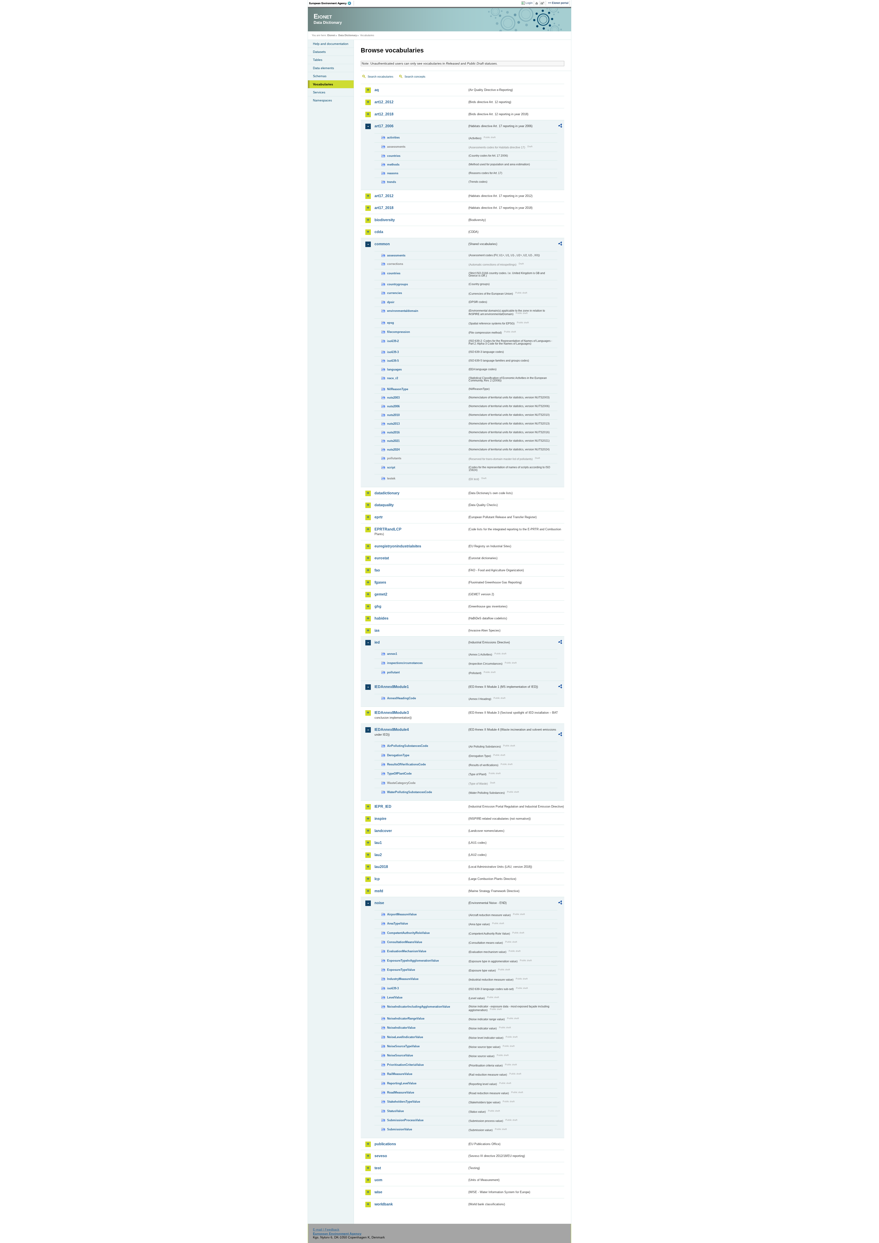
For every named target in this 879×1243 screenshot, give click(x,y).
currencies (394, 293)
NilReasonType (397, 389)
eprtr (378, 517)
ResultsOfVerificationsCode (406, 764)
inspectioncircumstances (405, 663)
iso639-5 (393, 360)
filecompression (398, 332)
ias (377, 630)
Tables (317, 60)
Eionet (331, 35)
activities (393, 137)
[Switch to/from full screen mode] (543, 3)
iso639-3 (393, 352)
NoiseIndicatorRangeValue (405, 1018)
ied (377, 642)
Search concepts (414, 76)
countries (393, 156)
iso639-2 (393, 341)
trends (391, 182)
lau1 (378, 843)
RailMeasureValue (399, 1074)
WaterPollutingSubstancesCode (409, 792)
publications (385, 1144)
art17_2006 (383, 126)
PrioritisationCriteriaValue (405, 1064)
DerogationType (398, 755)
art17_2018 (383, 208)
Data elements (323, 68)
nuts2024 (393, 449)
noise (379, 903)
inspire (380, 819)
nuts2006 (393, 406)
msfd (378, 891)
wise (378, 1192)
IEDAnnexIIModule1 (391, 687)
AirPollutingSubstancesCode (407, 746)
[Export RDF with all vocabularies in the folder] (560, 126)
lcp (377, 879)
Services (319, 92)
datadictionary (386, 493)
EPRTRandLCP (388, 529)
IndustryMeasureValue (402, 979)
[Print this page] (537, 3)
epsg (390, 322)
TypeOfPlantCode (399, 773)
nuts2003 (393, 397)
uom (378, 1180)
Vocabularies (323, 84)
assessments (396, 255)
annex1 (392, 653)
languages (394, 369)
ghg (377, 606)
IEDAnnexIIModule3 (391, 713)
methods (393, 164)
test (377, 1168)
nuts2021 (393, 441)
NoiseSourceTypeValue (403, 1046)
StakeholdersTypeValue (403, 1101)
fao (377, 570)
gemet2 (380, 594)
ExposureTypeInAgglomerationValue (413, 960)
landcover (383, 831)
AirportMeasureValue (402, 914)
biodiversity (384, 220)
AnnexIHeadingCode (401, 698)
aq (376, 90)
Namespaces (322, 100)
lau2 (378, 855)
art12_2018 (383, 114)
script (391, 467)
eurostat (381, 558)
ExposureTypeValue (401, 969)
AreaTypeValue (397, 923)
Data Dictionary (347, 35)
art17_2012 (383, 196)
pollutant (393, 672)
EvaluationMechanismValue (406, 951)
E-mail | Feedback (326, 1229)
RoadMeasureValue (400, 1092)
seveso (380, 1156)
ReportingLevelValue (401, 1083)
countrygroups (397, 284)
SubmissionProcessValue (405, 1120)
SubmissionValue (399, 1129)
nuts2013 (393, 423)
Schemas (319, 76)
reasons (392, 173)
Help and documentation (330, 44)
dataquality (384, 505)
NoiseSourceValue (400, 1055)
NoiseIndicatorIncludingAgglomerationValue (418, 1006)
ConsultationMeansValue (404, 942)
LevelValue (394, 997)
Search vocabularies (380, 76)
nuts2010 (393, 415)
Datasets (319, 52)
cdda (378, 232)
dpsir (390, 302)
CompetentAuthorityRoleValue (408, 933)
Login (529, 3)
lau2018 (381, 867)
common (382, 244)
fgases (380, 582)
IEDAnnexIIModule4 (391, 730)
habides (381, 618)
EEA (331, 3)
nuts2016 (393, 432)
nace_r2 (392, 378)
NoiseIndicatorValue (401, 1027)
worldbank (383, 1204)
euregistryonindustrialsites (397, 546)
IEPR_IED (382, 806)
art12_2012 (383, 102)
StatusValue (395, 1111)
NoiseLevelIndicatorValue (405, 1037)
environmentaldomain (402, 311)
